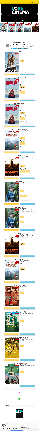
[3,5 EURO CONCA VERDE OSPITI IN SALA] (11, 244)
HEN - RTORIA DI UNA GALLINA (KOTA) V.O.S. (20, 77)
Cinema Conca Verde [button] (9, 1)
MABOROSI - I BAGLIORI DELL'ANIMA (19, 285)
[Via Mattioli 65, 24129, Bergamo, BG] (20, 85)
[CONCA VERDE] (11, 62)
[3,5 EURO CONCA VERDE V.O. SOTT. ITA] (11, 88)
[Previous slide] (1, 30)
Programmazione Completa (27, 74)
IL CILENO (19, 155)
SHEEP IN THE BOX (20, 181)
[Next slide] (37, 14)
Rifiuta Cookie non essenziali (20, 430)
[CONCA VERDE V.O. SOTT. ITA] (11, 218)
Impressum (4, 425)
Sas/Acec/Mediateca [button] (27, 1)
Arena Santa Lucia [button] (21, 1)
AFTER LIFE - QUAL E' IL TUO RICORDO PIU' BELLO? (20, 363)
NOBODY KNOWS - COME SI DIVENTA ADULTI (20, 311)
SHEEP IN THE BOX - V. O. (20, 207)
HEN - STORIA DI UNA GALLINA (20, 103)
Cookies (4, 426)
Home (5, 1)
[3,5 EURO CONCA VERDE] (11, 114)
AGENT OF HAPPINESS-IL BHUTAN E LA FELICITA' (19, 129)
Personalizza (25, 430)
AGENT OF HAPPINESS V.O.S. (19, 259)
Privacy (4, 424)
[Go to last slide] (1, 14)
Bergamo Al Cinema (32, 2)
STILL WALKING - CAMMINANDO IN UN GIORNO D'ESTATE (20, 337)
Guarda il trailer (12, 74)
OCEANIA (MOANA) (20, 51)
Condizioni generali (5, 423)
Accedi (35, 1)
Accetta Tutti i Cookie (13, 430)
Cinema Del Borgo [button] (15, 1)
